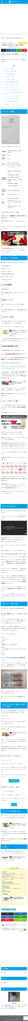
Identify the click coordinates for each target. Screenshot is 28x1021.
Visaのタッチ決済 (9, 79)
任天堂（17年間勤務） (6, 1005)
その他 (5, 104)
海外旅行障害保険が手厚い (11, 81)
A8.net (10, 791)
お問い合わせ (4, 1008)
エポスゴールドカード (9, 87)
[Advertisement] (14, 19)
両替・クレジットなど (6, 909)
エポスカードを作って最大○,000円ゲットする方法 (13, 93)
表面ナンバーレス (9, 76)
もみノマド (13, 1019)
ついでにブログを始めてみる (10, 101)
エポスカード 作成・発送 (10, 89)
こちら (7, 760)
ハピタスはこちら (14, 780)
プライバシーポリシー (16, 1016)
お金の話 (14, 909)
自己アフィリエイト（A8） (11, 99)
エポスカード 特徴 (8, 68)
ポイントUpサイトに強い (11, 84)
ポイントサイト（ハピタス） (12, 96)
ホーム (9, 1016)
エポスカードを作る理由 (9, 71)
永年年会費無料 (9, 74)
